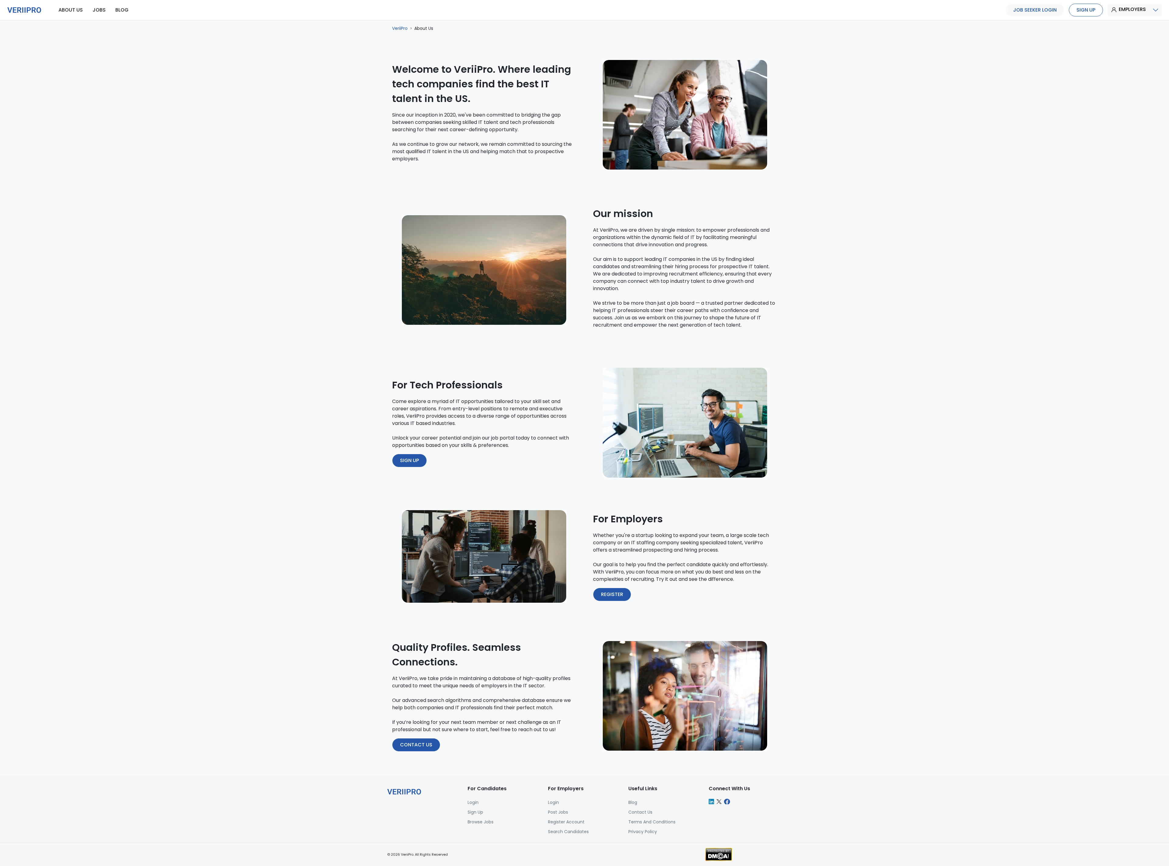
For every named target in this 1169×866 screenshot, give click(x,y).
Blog (632, 802)
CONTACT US (416, 744)
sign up (1085, 9)
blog (121, 9)
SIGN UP (409, 460)
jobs (99, 9)
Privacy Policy (642, 832)
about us (70, 9)
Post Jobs (558, 812)
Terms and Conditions (652, 822)
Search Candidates (568, 832)
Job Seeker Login (1035, 9)
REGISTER (612, 594)
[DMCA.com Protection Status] (718, 853)
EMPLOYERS (1132, 9)
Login (553, 802)
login (473, 802)
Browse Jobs (480, 822)
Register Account (566, 822)
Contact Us (640, 812)
